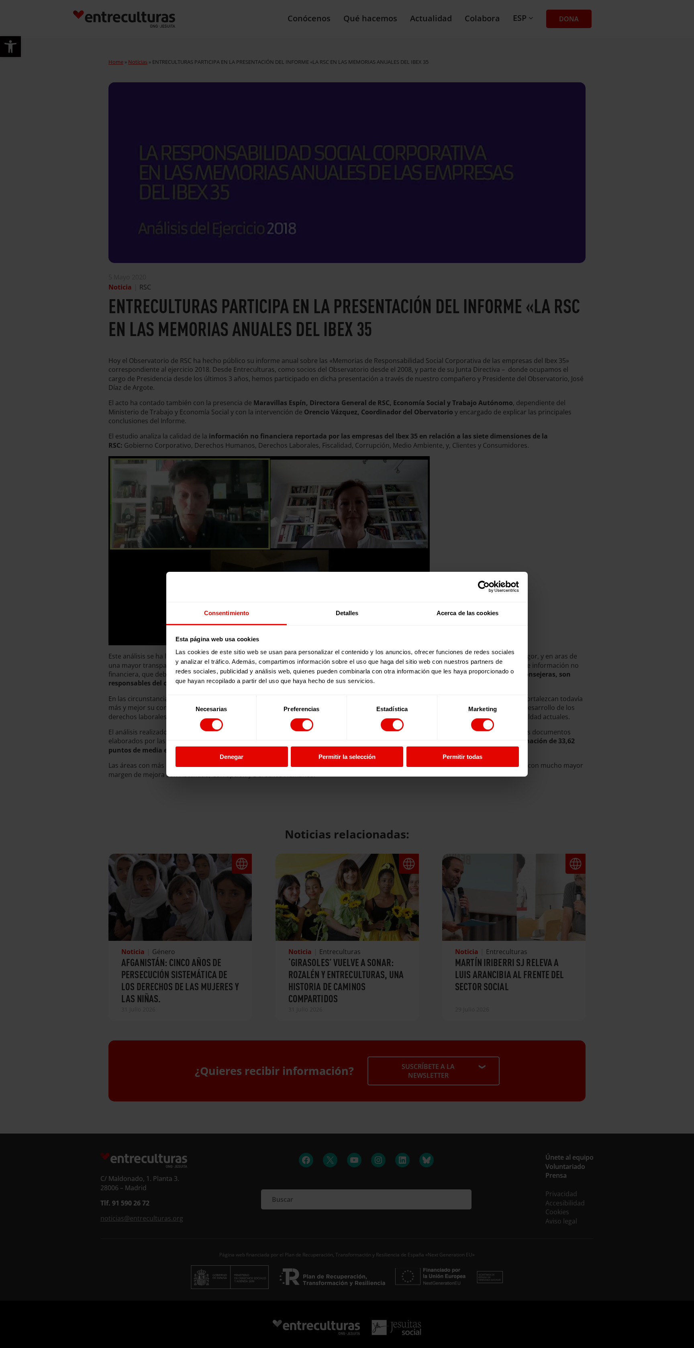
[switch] (301, 724)
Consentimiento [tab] (226, 612)
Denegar (231, 756)
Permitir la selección (347, 756)
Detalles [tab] (347, 612)
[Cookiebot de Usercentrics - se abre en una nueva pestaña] (484, 587)
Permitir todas (462, 756)
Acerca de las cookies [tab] (467, 612)
